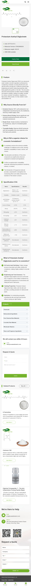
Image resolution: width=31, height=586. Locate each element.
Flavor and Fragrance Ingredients (13, 331)
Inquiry (4, 564)
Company (5, 551)
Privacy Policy (4, 579)
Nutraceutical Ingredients (10, 314)
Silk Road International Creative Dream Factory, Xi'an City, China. (16, 522)
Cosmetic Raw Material (10, 322)
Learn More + (9, 422)
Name (4, 547)
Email (4, 560)
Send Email (15, 64)
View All (24, 386)
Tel (3, 555)
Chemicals (6, 309)
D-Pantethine (7, 412)
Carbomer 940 (7, 450)
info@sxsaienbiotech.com (14, 344)
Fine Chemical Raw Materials (11, 318)
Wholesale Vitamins (9, 326)
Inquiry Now (15, 59)
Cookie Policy (11, 579)
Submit (15, 375)
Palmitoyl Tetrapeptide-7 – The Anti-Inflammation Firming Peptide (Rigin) (14, 489)
